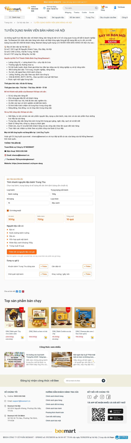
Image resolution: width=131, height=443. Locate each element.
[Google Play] (115, 417)
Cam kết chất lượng (53, 416)
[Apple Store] (115, 411)
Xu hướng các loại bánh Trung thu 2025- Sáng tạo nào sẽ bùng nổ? (36, 356)
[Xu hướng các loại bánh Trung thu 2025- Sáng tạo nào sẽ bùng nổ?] (14, 359)
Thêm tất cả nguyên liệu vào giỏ (22, 252)
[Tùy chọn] (69, 337)
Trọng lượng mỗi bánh (59, 190)
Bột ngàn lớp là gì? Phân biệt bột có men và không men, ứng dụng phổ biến (84, 356)
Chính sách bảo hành (54, 408)
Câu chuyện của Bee (108, 17)
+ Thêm (44, 266)
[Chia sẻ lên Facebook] (17, 291)
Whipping (68, 12)
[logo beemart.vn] (65, 431)
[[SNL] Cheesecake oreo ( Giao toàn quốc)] (84, 317)
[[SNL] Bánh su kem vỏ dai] (38, 317)
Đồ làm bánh (75, 17)
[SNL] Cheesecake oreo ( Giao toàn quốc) (85, 332)
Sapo (112, 437)
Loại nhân (54, 199)
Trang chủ (42, 17)
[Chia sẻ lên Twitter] (20, 291)
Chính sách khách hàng (54, 396)
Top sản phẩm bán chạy (22, 301)
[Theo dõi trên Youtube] (89, 397)
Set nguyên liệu (58, 17)
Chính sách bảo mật (53, 421)
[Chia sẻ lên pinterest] (23, 291)
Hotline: (16, 396)
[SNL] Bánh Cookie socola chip (61, 332)
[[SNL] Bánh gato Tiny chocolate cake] (14, 317)
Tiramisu (76, 12)
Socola (91, 12)
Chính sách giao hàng (54, 400)
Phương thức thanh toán (55, 412)
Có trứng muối (15, 211)
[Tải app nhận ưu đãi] (112, 49)
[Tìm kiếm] (96, 8)
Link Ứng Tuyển (43, 132)
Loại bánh (11, 190)
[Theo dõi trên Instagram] (102, 397)
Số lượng (10, 199)
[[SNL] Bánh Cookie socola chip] (61, 317)
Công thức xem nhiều (50, 347)
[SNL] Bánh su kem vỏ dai (38, 331)
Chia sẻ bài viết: (9, 291)
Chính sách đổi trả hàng (55, 404)
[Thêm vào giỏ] (22, 337)
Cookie (84, 12)
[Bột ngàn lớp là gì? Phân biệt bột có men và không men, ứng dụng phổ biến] (61, 359)
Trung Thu (90, 17)
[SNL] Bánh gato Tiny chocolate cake (13, 332)
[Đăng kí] (103, 380)
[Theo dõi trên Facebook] (108, 397)
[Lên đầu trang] (127, 441)
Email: (19, 401)
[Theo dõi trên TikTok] (96, 397)
